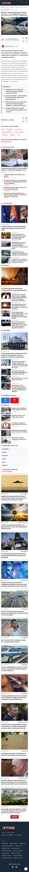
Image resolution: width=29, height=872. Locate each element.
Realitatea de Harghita (17, 855)
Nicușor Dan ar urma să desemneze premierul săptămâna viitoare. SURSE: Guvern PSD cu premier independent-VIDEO (19, 325)
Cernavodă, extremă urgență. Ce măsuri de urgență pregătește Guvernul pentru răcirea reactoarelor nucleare (14, 811)
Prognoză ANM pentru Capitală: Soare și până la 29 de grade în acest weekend (16, 109)
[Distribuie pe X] (26, 41)
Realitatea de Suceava (6, 855)
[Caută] (21, 3)
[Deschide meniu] (26, 3)
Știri (7, 7)
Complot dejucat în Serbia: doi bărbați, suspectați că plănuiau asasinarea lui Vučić (14, 91)
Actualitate (12, 7)
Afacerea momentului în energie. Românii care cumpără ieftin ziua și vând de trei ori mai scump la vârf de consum (20, 364)
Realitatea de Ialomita (17, 850)
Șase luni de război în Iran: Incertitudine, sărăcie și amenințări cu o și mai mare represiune (19, 306)
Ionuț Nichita (24, 609)
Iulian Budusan (24, 806)
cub (3, 129)
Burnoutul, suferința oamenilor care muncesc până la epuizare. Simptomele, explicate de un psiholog (15, 195)
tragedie (12, 135)
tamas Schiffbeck (7, 132)
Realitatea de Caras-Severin (7, 846)
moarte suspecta (19, 132)
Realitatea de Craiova (15, 853)
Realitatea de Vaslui (18, 857)
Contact (3, 832)
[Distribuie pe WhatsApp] (23, 41)
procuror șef (18, 129)
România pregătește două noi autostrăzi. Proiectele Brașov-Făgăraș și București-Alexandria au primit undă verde (14, 697)
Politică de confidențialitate (7, 835)
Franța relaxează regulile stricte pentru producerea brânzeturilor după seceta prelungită (13, 555)
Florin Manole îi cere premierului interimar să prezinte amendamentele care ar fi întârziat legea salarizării (19, 388)
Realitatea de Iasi (18, 846)
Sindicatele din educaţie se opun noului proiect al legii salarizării (15, 188)
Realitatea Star (22, 843)
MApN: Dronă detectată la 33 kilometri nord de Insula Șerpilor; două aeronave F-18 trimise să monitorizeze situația (14, 498)
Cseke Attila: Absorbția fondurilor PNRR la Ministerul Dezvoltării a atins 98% (20, 372)
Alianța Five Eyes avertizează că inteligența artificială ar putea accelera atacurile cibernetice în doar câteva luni (14, 584)
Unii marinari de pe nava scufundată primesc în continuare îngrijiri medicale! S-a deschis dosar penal (16, 103)
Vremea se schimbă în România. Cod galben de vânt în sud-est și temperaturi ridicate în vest (14, 526)
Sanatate (6, 197)
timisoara (5, 135)
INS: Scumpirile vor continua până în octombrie (20, 378)
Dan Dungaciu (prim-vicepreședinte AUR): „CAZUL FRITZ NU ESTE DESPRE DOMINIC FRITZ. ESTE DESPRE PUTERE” (20, 315)
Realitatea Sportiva (14, 843)
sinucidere (9, 129)
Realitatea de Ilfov (5, 853)
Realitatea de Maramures (7, 857)
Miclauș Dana (14, 39)
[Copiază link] (23, 38)
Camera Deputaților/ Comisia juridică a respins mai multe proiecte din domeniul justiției (16, 97)
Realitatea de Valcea (15, 848)
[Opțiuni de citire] (26, 869)
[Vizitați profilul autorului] (2, 39)
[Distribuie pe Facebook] (26, 38)
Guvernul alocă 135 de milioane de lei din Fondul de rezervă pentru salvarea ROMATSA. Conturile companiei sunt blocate (14, 356)
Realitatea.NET (5, 843)
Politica (3, 172)
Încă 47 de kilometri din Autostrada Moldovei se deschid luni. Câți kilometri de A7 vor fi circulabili (14, 613)
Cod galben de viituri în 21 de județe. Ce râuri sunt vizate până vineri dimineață (13, 754)
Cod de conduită (18, 835)
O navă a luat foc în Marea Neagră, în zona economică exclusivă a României (19, 260)
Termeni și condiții (10, 832)
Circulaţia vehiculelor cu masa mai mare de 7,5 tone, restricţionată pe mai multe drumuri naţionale (15, 182)
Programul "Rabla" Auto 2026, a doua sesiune (18, 416)
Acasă (4, 7)
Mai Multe (14, 817)
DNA (18, 135)
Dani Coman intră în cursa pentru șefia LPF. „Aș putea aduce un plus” (13, 641)
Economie (6, 177)
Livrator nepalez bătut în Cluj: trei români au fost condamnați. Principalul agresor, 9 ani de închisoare (14, 669)
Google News (7, 141)
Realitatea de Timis (23, 522)
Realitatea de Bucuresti (6, 850)
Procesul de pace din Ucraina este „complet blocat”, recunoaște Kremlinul (14, 289)
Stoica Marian (24, 494)
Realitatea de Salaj (6, 848)
